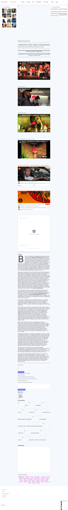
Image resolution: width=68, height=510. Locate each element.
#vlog (35, 479)
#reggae (33, 480)
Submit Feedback (21, 389)
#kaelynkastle (37, 478)
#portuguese (37, 480)
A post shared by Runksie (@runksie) (34, 248)
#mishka (43, 479)
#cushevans (39, 479)
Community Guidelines (5, 493)
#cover (21, 479)
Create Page (4, 489)
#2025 (21, 480)
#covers (46, 480)
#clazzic (20, 478)
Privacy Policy (4, 496)
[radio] (34, 366)
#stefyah (47, 478)
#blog (32, 476)
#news (47, 479)
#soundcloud (30, 479)
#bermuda (21, 477)
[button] (18, 59)
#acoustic (31, 478)
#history (25, 479)
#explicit (42, 480)
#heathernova (37, 476)
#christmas (42, 478)
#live (29, 480)
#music (27, 477)
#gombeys (25, 480)
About (3, 491)
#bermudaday (25, 478)
